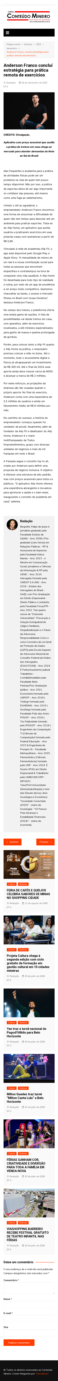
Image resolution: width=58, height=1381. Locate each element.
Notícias (23, 884)
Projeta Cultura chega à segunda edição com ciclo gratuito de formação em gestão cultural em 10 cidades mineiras (28, 963)
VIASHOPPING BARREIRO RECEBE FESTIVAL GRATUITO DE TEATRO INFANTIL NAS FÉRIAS (28, 1234)
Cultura (11, 884)
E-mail (8, 1313)
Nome (8, 1299)
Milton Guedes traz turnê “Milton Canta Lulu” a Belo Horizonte (25, 1097)
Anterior (14, 841)
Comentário (11, 1280)
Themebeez (42, 1373)
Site (6, 1327)
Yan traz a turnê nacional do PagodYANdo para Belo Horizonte (26, 1032)
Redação (11, 82)
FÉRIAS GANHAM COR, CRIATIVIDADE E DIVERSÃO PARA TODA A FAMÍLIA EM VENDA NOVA (26, 1165)
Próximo (43, 841)
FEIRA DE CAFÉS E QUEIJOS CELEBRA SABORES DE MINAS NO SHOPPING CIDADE (28, 894)
